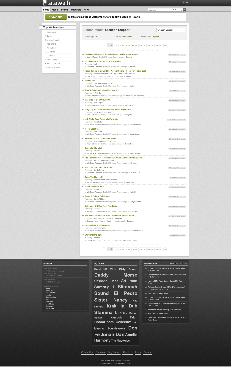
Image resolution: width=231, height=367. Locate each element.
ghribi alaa (50, 308)
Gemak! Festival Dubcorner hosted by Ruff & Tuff (166, 303)
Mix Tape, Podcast (94, 66)
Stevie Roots (99, 170)
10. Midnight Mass (52, 67)
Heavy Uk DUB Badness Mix (98, 225)
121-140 (150, 45)
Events (64, 9)
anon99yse (50, 304)
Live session (92, 76)
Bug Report (114, 352)
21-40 (116, 45)
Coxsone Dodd (106, 280)
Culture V (129, 105)
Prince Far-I (111, 141)
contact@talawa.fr (123, 360)
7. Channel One (51, 55)
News (87, 9)
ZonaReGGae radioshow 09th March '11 (102, 90)
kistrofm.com (111, 179)
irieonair (97, 237)
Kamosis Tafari (123, 317)
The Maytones (120, 340)
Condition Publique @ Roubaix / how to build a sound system (112, 54)
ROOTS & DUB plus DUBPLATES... (100, 167)
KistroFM (130, 182)
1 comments (181, 62)
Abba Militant (50, 293)
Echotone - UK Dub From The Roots (101, 205)
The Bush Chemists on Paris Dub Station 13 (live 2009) (109, 215)
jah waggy (134, 163)
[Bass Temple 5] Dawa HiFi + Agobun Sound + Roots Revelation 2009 (115, 70)
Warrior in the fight (93, 234)
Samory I (104, 287)
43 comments (180, 120)
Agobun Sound (120, 73)
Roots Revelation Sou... (103, 73)
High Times (152, 293)
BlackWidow (135, 153)
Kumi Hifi (100, 269)
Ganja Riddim (99, 199)
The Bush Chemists (113, 218)
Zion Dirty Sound (123, 269)
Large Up (129, 115)
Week (172, 263)
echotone (98, 208)
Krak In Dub (122, 306)
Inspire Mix (90, 80)
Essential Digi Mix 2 (93, 148)
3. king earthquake (52, 39)
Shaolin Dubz (99, 179)
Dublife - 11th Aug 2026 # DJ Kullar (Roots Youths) (167, 297)
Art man (129, 280)
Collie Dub (129, 144)
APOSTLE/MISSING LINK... (105, 160)
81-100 (134, 45)
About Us (128, 352)
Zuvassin (130, 221)
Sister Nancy (111, 299)
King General (99, 218)
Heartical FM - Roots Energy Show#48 (162, 281)
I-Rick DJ (97, 93)
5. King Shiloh (51, 47)
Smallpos (49, 302)
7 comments (181, 110)
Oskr (47, 299)
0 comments (181, 55)
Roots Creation (92, 128)
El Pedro (125, 293)
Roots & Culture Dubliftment (97, 196)
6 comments (181, 71)
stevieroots (135, 172)
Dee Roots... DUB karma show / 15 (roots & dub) (166, 318)
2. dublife (48, 36)
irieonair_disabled (131, 240)
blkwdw (97, 151)
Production (91, 240)
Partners (100, 352)
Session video (92, 221)
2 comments (181, 129)
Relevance (127, 36)
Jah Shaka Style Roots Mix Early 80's (101, 119)
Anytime (155, 36)
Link (95, 64)
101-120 (142, 45)
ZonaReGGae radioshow (135, 95)
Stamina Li (106, 312)
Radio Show (92, 95)
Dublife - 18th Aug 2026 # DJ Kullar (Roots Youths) (167, 268)
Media (55, 9)
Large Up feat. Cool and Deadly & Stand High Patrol (108, 109)
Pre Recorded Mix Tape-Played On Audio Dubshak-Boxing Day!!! (114, 157)
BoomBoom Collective (113, 321)
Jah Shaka (98, 122)
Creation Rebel (100, 141)
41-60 (122, 45)
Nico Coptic (98, 102)
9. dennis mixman (52, 63)
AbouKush (49, 290)
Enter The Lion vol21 (94, 177)
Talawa (129, 57)
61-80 (128, 45)
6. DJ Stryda (50, 51)
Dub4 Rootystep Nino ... (103, 112)
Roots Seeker (51, 297)
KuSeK (96, 189)
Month (179, 263)
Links (138, 352)
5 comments (181, 139)
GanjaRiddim (135, 201)
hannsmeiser (135, 124)
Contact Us (87, 352)
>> (165, 45)
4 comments (181, 148)
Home (46, 9)
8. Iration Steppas (52, 59)
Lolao (132, 86)
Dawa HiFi (132, 73)
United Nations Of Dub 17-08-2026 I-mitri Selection (167, 275)
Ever (185, 263)
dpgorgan (49, 306)
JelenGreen (98, 131)
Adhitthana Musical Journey (158, 310)
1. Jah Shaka (50, 32)
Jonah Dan (112, 334)
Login (185, 2)
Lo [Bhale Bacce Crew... (103, 83)
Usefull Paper (92, 57)
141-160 (158, 45)
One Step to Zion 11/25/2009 (97, 99)
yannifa (48, 295)
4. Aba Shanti (50, 43)
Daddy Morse (115, 274)
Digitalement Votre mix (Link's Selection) (103, 61)
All (97, 36)
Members (76, 9)
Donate (147, 352)
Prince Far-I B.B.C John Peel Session (101, 138)
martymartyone (100, 228)
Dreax (48, 288)
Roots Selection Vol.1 (94, 186)
